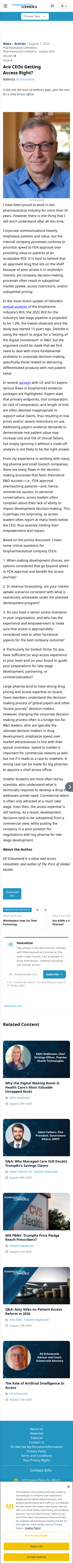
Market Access (13, 1006)
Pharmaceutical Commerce (20, 47)
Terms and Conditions (36, 1456)
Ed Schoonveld (19, 1393)
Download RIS (12, 893)
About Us (36, 1429)
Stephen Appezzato (46, 1171)
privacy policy (18, 985)
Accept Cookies (36, 1557)
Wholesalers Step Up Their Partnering (20, 922)
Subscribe (52, 974)
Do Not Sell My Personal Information (36, 1447)
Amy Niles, (16, 1319)
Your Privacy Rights (36, 1460)
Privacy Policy (36, 1451)
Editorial (36, 1438)
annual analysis (15, 306)
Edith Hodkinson (20, 1097)
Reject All (36, 1546)
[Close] (68, 1486)
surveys (25, 382)
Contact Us (36, 1442)
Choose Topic (32, 16)
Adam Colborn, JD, (21, 1171)
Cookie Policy (33, 1528)
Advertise (36, 1433)
